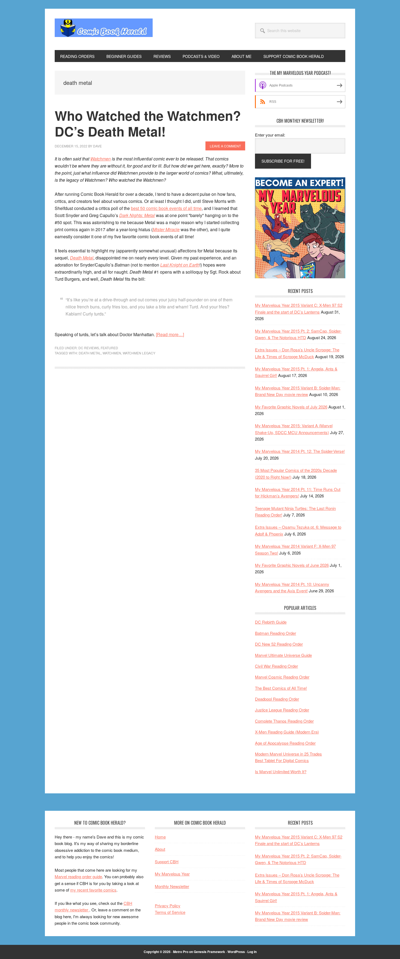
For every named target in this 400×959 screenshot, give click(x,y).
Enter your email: (270, 135)
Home (160, 837)
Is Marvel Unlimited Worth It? (280, 771)
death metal (90, 353)
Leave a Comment (225, 146)
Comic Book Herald (104, 29)
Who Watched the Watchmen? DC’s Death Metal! (148, 123)
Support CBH (167, 861)
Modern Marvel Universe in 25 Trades (288, 754)
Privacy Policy (167, 905)
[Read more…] (170, 334)
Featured (109, 347)
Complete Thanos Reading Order (284, 721)
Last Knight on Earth (179, 265)
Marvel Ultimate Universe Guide (283, 655)
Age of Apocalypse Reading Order (285, 743)
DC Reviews (88, 347)
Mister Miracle (166, 229)
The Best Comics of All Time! (281, 688)
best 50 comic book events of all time (166, 208)
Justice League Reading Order (282, 710)
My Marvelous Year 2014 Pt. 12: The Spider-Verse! (300, 451)
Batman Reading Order (275, 633)
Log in (252, 951)
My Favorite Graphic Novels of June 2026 (292, 565)
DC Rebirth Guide (271, 622)
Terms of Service (170, 912)
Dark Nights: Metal (137, 215)
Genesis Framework (209, 951)
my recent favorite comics (93, 890)
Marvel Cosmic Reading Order (282, 677)
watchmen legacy (139, 353)
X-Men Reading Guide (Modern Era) (287, 732)
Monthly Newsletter (172, 886)
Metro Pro (180, 951)
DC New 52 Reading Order (279, 644)
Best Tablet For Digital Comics (282, 760)
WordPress (236, 951)
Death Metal (81, 258)
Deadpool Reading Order (277, 699)
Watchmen (100, 159)
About (160, 849)
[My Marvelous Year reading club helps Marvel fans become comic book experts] (300, 277)
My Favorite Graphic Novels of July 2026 (291, 407)
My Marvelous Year (172, 874)
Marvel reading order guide (78, 876)
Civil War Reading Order (276, 666)
